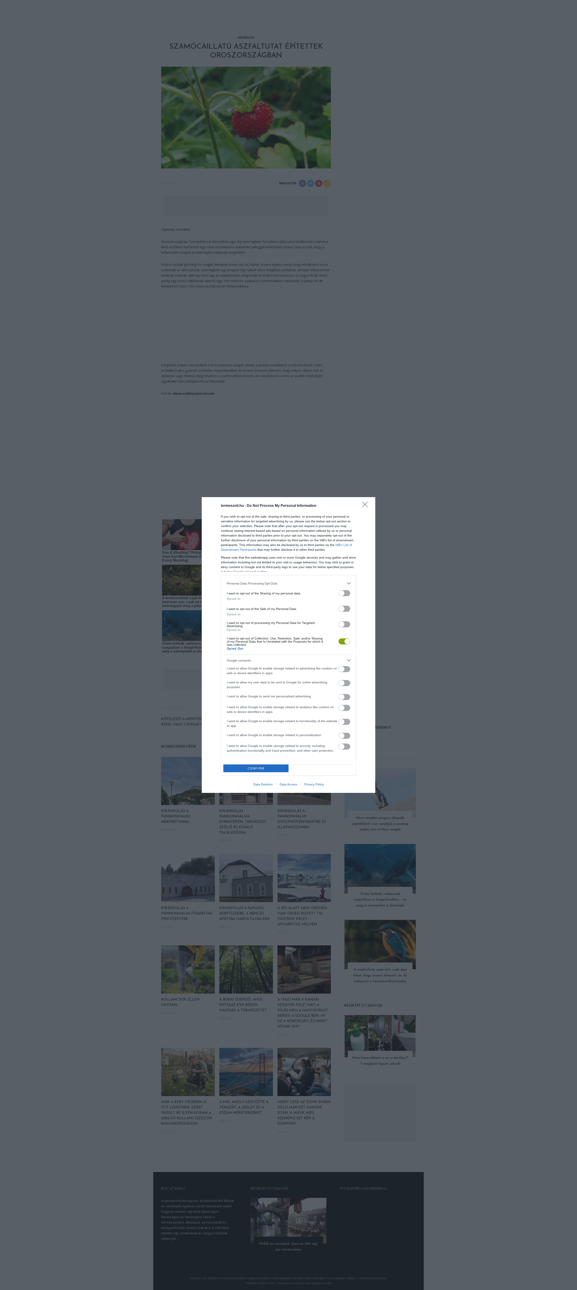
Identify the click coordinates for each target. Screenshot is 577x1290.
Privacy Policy (314, 784)
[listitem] (288, 583)
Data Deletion (263, 784)
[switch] (344, 593)
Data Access (288, 784)
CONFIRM (256, 768)
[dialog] (288, 645)
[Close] (366, 506)
